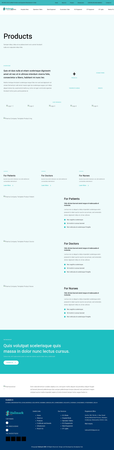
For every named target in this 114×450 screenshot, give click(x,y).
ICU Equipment (78, 9)
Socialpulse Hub (78, 447)
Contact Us (108, 2)
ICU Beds (13, 9)
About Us (64, 2)
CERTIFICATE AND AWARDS (95, 2)
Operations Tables (37, 9)
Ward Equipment (51, 9)
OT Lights (101, 9)
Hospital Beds (66, 418)
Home (56, 2)
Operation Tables (67, 420)
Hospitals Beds (25, 9)
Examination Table (65, 9)
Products (40, 420)
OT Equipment (90, 9)
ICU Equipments (67, 423)
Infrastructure (81, 2)
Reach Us (40, 428)
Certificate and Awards (44, 423)
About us (40, 418)
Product (72, 2)
